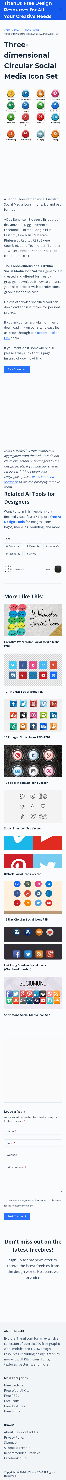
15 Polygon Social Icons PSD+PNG (27, 737)
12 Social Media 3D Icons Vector (26, 783)
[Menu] (60, 9)
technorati (13, 553)
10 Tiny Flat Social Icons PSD (23, 692)
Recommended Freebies (22, 1453)
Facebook (11, 1458)
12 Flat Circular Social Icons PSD (26, 919)
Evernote (33, 546)
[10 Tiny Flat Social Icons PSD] (33, 670)
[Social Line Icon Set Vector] (33, 806)
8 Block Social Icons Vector (22, 874)
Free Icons (12, 1401)
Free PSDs (11, 1395)
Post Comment (17, 1216)
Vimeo (31, 553)
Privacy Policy (14, 1437)
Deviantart (13, 546)
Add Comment (16, 1167)
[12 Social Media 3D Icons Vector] (33, 761)
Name (11, 1131)
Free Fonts (12, 1411)
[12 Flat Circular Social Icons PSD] (33, 897)
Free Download (17, 369)
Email (11, 1143)
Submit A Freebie (17, 1448)
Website (12, 1154)
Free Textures (14, 1406)
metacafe (52, 546)
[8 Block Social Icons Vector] (33, 852)
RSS (24, 1458)
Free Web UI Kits (16, 1390)
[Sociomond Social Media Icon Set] (33, 993)
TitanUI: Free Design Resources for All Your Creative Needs (28, 10)
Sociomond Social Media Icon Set (27, 1015)
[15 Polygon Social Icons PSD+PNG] (33, 715)
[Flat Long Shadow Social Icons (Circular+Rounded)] (33, 943)
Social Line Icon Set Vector (22, 828)
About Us (11, 1432)
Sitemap (10, 1442)
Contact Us (29, 1432)
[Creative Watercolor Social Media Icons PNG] (33, 620)
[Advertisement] (33, 169)
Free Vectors (13, 1385)
